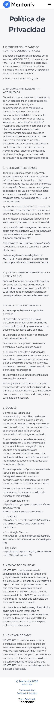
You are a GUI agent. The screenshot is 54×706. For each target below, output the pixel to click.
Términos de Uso (27, 690)
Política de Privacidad (27, 693)
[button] (49, 4)
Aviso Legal (27, 684)
